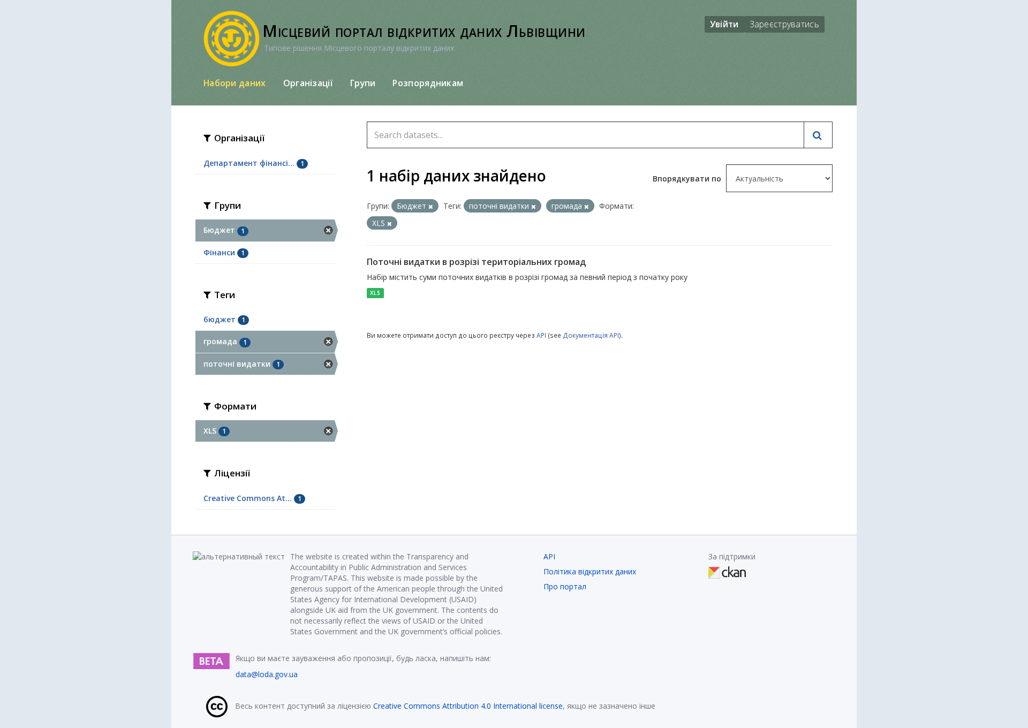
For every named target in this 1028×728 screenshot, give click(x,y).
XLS (375, 293)
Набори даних (234, 83)
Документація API (591, 335)
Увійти (724, 24)
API (541, 335)
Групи (363, 83)
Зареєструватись (785, 24)
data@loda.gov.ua (267, 674)
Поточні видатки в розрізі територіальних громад (476, 262)
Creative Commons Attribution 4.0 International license (468, 706)
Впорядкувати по (688, 178)
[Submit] (818, 135)
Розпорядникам (427, 83)
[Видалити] (430, 206)
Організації (308, 83)
